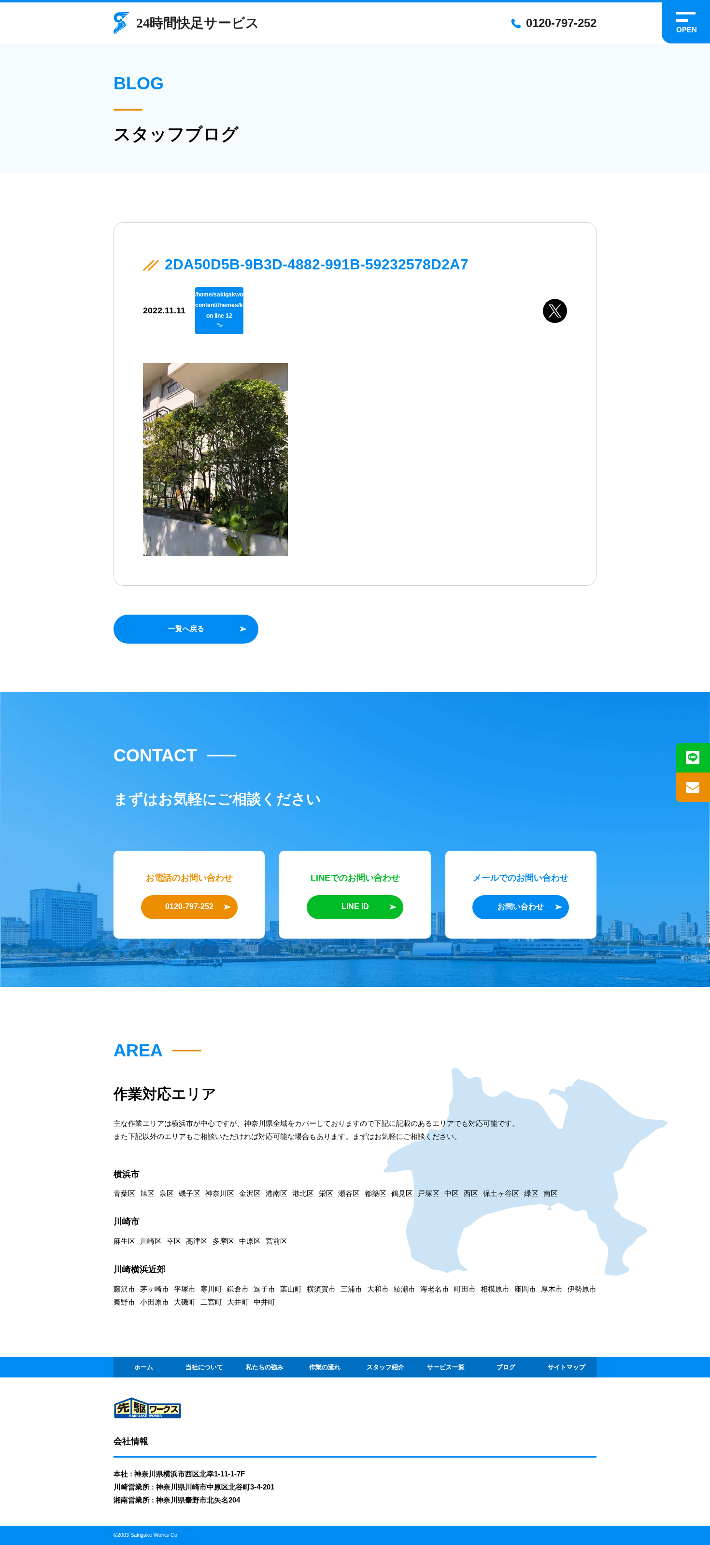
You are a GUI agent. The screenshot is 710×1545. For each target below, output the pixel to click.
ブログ (506, 1367)
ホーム (143, 1367)
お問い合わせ (520, 906)
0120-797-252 (561, 22)
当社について (204, 1367)
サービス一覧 (446, 1367)
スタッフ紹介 (385, 1367)
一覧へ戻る (186, 628)
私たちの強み (265, 1367)
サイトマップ (566, 1367)
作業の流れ (325, 1367)
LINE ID (355, 906)
